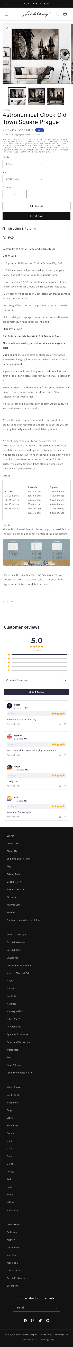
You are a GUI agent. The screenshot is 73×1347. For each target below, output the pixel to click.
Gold (9, 1140)
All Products (13, 904)
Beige (10, 1110)
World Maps (13, 1049)
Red (9, 1179)
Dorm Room (13, 1247)
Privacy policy (61, 1334)
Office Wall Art (14, 1018)
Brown (10, 1133)
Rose (9, 1186)
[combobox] (65, 680)
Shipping (17, 135)
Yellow (10, 1202)
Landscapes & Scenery (19, 965)
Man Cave (12, 1254)
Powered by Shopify (28, 1334)
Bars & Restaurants (17, 942)
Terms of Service (16, 889)
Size (4, 172)
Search (10, 835)
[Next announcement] (66, 3)
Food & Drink (14, 1064)
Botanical (12, 995)
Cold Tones (13, 1094)
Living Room (13, 1224)
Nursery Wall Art (16, 1011)
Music (10, 980)
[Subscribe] (56, 1308)
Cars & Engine (14, 949)
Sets (9, 1057)
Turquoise (12, 1102)
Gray (9, 1148)
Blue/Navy (12, 1125)
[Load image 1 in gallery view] (17, 96)
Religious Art (14, 1026)
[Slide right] (69, 97)
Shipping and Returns (19, 858)
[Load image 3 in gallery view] (56, 96)
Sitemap (11, 897)
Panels (6, 157)
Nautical (11, 1003)
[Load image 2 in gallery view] (36, 96)
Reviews (11, 912)
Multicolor (12, 1210)
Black (10, 1117)
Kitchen (11, 1239)
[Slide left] (3, 97)
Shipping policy (47, 1340)
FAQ (9, 866)
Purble (10, 1171)
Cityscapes (12, 957)
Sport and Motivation (18, 1042)
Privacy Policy (14, 874)
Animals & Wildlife (17, 934)
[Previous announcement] (6, 3)
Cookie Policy (14, 881)
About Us (12, 851)
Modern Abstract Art (18, 972)
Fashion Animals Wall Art (20, 1072)
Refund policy (46, 1334)
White (10, 1194)
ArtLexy (15, 1334)
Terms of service (29, 1340)
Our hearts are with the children (24, 920)
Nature (10, 988)
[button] (7, 14)
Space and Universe (17, 1034)
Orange (11, 1163)
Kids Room (13, 1262)
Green (10, 1156)
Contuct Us (13, 843)
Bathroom (12, 1285)
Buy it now (36, 216)
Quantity (7, 187)
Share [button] (9, 601)
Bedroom (12, 1232)
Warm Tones (13, 1087)
